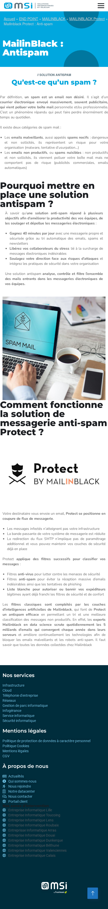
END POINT (28, 18)
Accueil (9, 18)
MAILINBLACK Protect (87, 18)
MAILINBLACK (53, 18)
